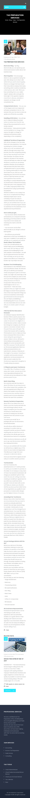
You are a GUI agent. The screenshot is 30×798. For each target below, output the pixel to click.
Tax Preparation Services (14, 62)
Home (6, 20)
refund (16, 684)
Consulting (8, 756)
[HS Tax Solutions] (15, 2)
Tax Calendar (9, 779)
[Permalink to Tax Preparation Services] (15, 54)
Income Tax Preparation (12, 750)
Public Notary (9, 753)
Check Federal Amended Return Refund (14, 773)
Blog (10, 20)
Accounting (8, 748)
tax (23, 684)
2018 (7, 684)
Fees (6, 782)
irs (13, 684)
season (20, 684)
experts (10, 684)
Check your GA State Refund (13, 777)
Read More (7, 690)
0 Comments (20, 654)
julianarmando (10, 59)
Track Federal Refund (11, 769)
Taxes (14, 20)
